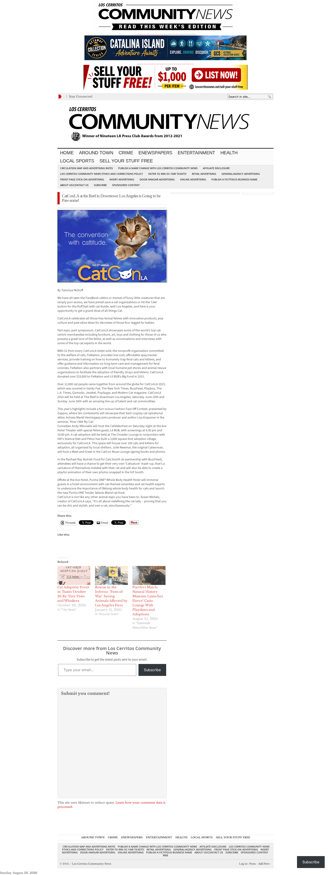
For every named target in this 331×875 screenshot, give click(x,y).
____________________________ (165, 63)
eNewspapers (155, 152)
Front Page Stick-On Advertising (82, 179)
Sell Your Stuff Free (126, 160)
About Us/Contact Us (74, 185)
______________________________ (165, 33)
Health (229, 152)
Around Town (96, 152)
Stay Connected (80, 96)
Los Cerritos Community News (90, 863)
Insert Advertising (121, 179)
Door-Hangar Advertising (157, 179)
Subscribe (100, 185)
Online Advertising (193, 179)
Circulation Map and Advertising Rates (86, 168)
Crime (126, 152)
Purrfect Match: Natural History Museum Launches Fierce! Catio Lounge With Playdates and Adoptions (147, 600)
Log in (243, 863)
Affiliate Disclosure (216, 168)
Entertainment (196, 152)
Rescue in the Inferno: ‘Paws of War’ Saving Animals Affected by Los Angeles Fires (111, 596)
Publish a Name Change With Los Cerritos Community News (157, 168)
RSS (165, 855)
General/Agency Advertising (241, 173)
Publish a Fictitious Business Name (234, 179)
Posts (252, 863)
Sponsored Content (126, 185)
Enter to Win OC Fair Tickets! (167, 173)
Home (67, 152)
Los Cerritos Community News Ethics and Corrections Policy (101, 173)
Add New (264, 863)
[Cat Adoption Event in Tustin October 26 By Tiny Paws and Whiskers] (74, 575)
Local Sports (77, 160)
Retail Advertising (204, 173)
